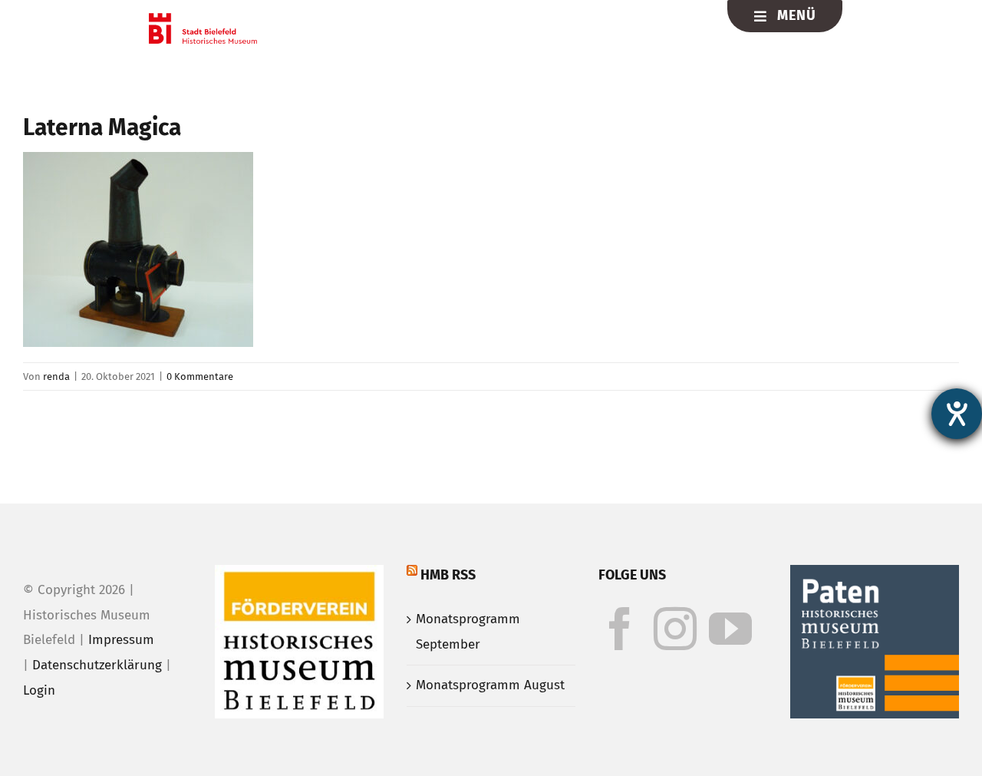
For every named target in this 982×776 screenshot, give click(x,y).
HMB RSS (448, 574)
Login (39, 690)
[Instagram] (675, 628)
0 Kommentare (199, 376)
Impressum (121, 640)
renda (56, 376)
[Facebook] (619, 628)
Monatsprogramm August (490, 685)
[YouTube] (730, 628)
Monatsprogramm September (468, 631)
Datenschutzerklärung (97, 665)
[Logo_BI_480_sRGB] (203, 20)
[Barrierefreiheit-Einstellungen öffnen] (956, 413)
